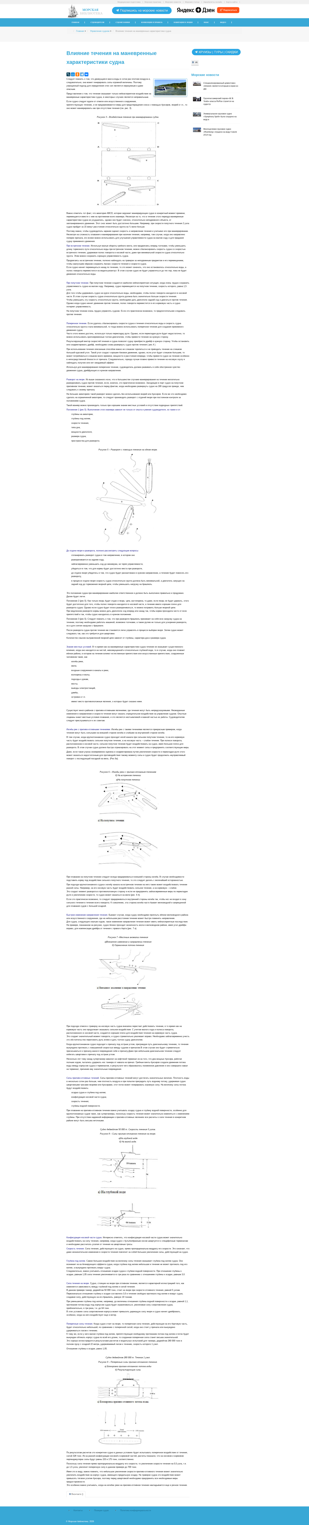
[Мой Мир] (73, 74)
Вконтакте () (77, 1494)
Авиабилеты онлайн (212, 2)
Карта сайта (231, 2)
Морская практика (153, 2)
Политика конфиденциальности (135, 1510)
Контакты (78, 1510)
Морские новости (173, 2)
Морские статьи (192, 2)
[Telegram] (82, 74)
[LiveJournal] (68, 74)
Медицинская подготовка (128, 2)
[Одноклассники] (77, 74)
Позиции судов (101, 1510)
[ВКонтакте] (86, 74)
